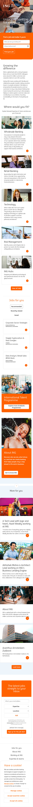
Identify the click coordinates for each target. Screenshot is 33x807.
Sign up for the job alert (16, 732)
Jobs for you (16, 748)
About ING (16, 752)
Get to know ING (11, 473)
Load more (16, 667)
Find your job (9, 52)
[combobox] (16, 46)
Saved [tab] (16, 315)
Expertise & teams (16, 759)
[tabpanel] (16, 344)
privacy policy (10, 722)
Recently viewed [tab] (16, 311)
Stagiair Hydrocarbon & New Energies (15, 339)
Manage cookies (9, 783)
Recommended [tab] (16, 306)
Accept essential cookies (16, 796)
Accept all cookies (16, 801)
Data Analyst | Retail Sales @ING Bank (16, 357)
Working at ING (16, 755)
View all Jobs (16, 288)
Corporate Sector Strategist (16, 323)
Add (16, 715)
